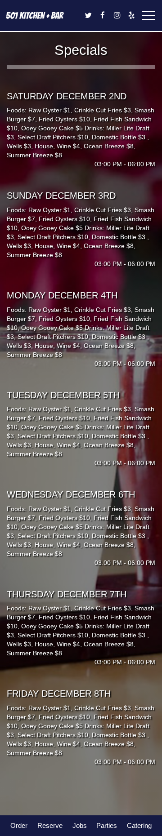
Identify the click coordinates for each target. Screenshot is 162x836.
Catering (139, 825)
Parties (106, 825)
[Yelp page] (131, 15)
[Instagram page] (117, 15)
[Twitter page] (88, 15)
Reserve (50, 825)
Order (18, 825)
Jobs (79, 825)
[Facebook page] (102, 15)
